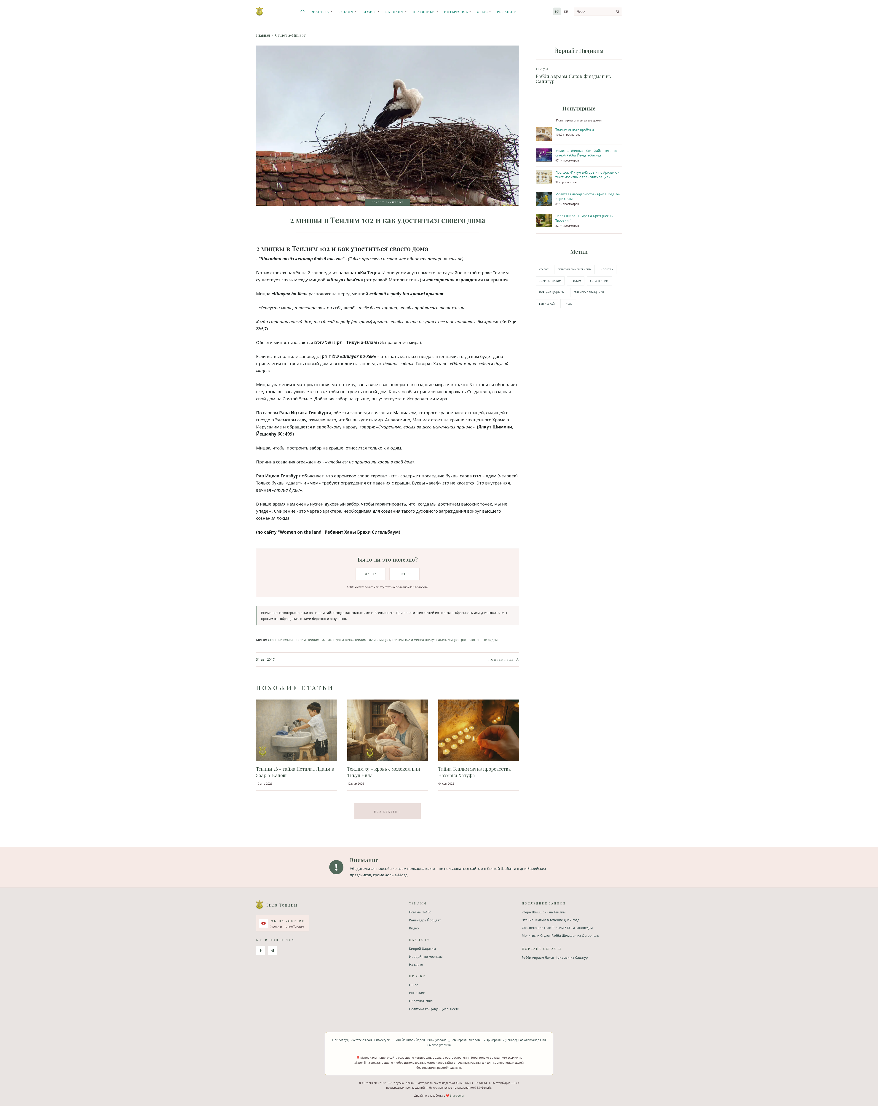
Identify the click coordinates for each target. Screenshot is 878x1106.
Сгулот (369, 11)
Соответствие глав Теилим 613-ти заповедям (557, 928)
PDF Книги (507, 11)
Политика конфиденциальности (434, 1009)
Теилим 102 (317, 640)
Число (568, 303)
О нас (482, 11)
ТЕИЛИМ (575, 281)
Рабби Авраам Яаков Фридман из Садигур (555, 957)
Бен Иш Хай (547, 303)
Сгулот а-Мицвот (290, 35)
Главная (263, 35)
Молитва (320, 11)
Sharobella (457, 1096)
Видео (414, 928)
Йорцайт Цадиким (552, 292)
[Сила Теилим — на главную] (259, 11)
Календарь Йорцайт (425, 920)
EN (566, 11)
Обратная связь (421, 1001)
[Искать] (617, 11)
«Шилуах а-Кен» (340, 640)
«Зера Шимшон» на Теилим (543, 912)
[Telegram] (272, 950)
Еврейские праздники (589, 292)
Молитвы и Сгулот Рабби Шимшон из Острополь (560, 935)
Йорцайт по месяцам (425, 956)
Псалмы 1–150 (420, 912)
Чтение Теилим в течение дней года (550, 920)
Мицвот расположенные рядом (473, 640)
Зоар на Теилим (550, 281)
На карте (416, 964)
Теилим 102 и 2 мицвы (372, 640)
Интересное (456, 11)
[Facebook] (260, 950)
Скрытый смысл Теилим (287, 640)
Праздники (424, 11)
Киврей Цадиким (422, 948)
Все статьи (387, 811)
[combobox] (598, 11)
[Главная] (302, 11)
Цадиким (394, 11)
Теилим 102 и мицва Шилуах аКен (419, 640)
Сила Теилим (599, 281)
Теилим (345, 11)
